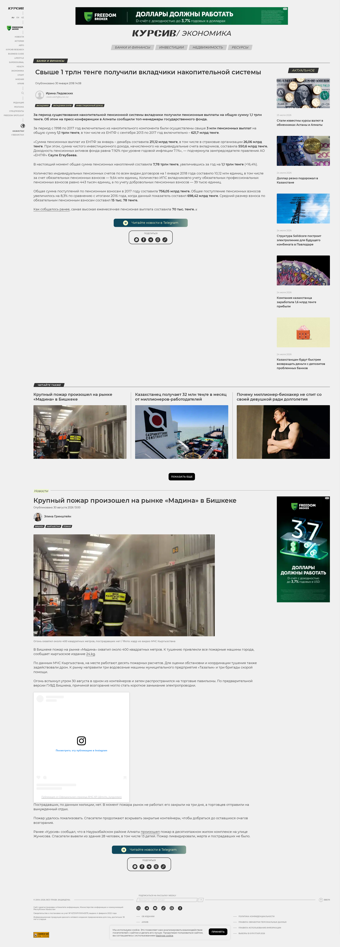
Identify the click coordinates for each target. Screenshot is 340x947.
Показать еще (181, 476)
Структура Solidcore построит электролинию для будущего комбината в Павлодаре (299, 240)
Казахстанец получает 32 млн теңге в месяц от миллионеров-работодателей (180, 396)
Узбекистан (17, 135)
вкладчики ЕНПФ (62, 105)
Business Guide (16, 54)
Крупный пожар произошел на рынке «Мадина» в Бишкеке (72, 396)
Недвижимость (207, 47)
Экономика (17, 71)
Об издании (148, 917)
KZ (22, 18)
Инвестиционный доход (89, 105)
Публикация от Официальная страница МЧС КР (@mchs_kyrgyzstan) (81, 796)
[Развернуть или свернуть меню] (22, 93)
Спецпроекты (16, 111)
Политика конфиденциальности (256, 917)
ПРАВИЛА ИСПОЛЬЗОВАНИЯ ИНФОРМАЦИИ (260, 928)
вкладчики (42, 105)
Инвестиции (171, 47)
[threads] (172, 908)
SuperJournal (16, 62)
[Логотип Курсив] (16, 8)
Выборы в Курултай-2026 (252, 933)
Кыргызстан (53, 526)
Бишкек (39, 526)
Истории (19, 41)
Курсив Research (15, 49)
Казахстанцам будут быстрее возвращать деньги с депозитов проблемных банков (301, 364)
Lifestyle (19, 58)
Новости (19, 37)
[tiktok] (163, 908)
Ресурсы (240, 47)
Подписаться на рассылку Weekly (157, 896)
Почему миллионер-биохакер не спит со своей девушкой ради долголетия (279, 396)
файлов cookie (164, 935)
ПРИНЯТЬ (218, 931)
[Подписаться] (200, 900)
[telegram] (147, 908)
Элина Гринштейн (57, 516)
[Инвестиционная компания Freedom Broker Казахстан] (15, 28)
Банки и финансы (133, 47)
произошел (150, 832)
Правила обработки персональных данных (263, 922)
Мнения (19, 79)
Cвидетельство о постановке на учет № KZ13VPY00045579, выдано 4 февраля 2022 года (75, 913)
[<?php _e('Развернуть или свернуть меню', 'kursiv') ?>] (23, 126)
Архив (20, 83)
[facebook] (180, 908)
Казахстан (18, 131)
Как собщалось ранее (51, 209)
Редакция (18, 103)
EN (17, 18)
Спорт (21, 75)
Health (20, 66)
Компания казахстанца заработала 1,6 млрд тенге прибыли (296, 302)
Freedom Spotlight (14, 115)
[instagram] (138, 908)
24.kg (90, 654)
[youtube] (155, 908)
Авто (21, 45)
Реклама (19, 107)
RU (13, 18)
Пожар (67, 526)
